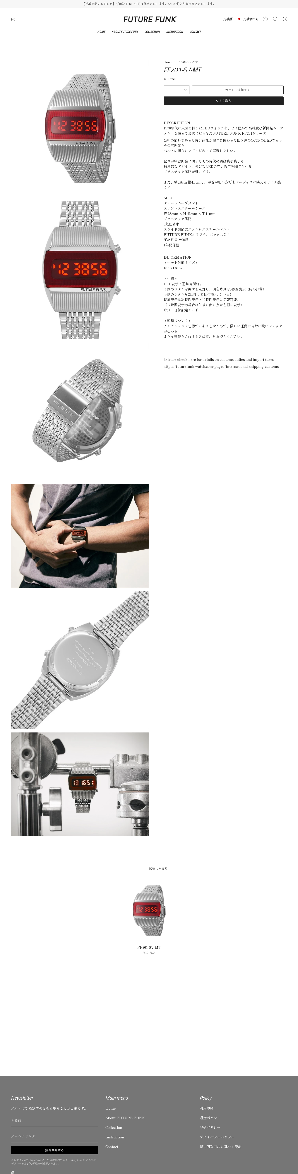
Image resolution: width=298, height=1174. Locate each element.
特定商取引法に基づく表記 (220, 1146)
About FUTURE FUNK (125, 1117)
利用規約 (34, 1163)
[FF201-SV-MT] (149, 911)
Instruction (114, 1137)
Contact (111, 1146)
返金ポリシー (210, 1117)
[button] (152, 32)
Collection (113, 1127)
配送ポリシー (210, 1127)
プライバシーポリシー (217, 1137)
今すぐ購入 (223, 100)
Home (168, 62)
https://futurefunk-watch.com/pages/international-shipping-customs (221, 366)
